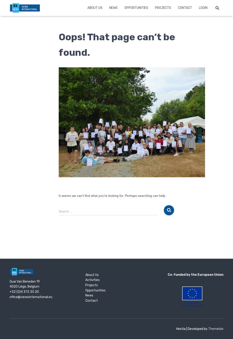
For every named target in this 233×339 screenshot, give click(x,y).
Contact (185, 8)
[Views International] (25, 8)
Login (203, 8)
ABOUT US (94, 8)
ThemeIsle (215, 329)
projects (163, 8)
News (113, 8)
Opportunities (136, 8)
